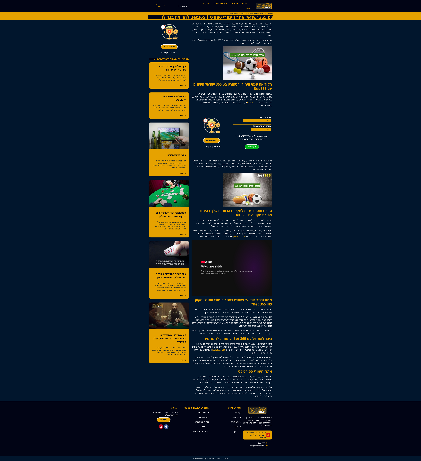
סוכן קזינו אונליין (239, 236)
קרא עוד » (183, 85)
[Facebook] (166, 426)
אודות (248, 8)
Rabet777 (246, 3)
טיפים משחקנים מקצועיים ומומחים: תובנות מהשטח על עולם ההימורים (169, 339)
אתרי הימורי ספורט (176, 155)
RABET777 (251, 102)
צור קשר (206, 3)
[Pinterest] (161, 426)
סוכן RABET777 (218, 349)
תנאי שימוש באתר (220, 3)
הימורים (235, 3)
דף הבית (270, 14)
